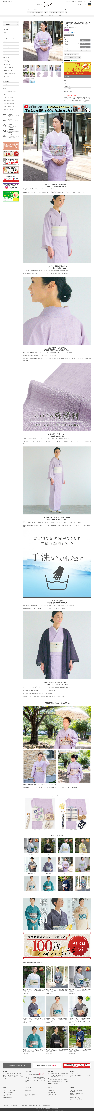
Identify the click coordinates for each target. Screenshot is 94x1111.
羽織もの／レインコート (9, 38)
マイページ (28, 1087)
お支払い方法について (14, 1076)
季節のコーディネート (8, 109)
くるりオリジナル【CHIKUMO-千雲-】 (8, 61)
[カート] (83, 4)
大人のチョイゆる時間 (8, 97)
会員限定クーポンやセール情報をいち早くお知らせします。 (13, 115)
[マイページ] (80, 4)
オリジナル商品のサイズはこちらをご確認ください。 (13, 136)
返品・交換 (50, 1071)
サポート (50, 1087)
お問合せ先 (72, 1071)
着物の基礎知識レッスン (9, 100)
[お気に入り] (78, 4)
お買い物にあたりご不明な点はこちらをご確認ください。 (13, 121)
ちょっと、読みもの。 (8, 94)
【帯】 (41, 15)
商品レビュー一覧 (29, 1095)
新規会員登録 (28, 1090)
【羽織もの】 (51, 15)
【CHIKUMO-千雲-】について (10, 91)
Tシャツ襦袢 (6, 47)
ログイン (68, 1)
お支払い (5, 1071)
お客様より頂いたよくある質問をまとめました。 (13, 126)
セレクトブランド (7, 76)
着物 (5, 32)
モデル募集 (24, 1105)
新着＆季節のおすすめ (8, 21)
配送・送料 (28, 1071)
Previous (24, 40)
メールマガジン (88, 1)
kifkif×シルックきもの (8, 67)
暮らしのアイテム (7, 52)
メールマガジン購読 (30, 1094)
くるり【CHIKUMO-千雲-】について (11, 1090)
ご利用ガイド (80, 1)
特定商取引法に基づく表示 (35, 1105)
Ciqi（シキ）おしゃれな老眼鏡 (10, 73)
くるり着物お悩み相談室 (9, 103)
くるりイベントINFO (8, 84)
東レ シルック (7, 64)
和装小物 (6, 41)
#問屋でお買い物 (53, 12)
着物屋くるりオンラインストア (47, 4)
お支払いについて (52, 1094)
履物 (5, 44)
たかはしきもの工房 (8, 70)
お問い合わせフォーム (15, 1105)
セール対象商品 (7, 24)
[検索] (86, 4)
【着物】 (34, 15)
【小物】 (60, 15)
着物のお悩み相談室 (7, 1097)
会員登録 (73, 1)
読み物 (4, 1087)
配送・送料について (52, 1092)
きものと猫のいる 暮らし (9, 106)
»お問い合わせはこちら (75, 1073)
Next (61, 40)
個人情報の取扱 (46, 1105)
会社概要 (72, 1087)
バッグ (5, 49)
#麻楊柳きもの (39, 12)
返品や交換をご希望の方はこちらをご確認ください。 (13, 131)
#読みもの (61, 12)
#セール (46, 12)
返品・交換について (52, 1095)
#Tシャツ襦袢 (31, 12)
